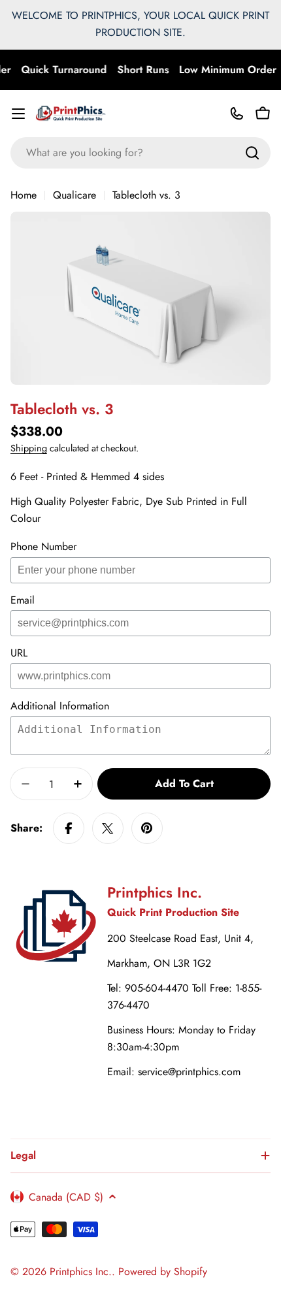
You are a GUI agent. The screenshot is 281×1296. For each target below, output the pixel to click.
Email (22, 600)
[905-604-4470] (236, 114)
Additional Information (59, 706)
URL (18, 653)
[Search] (252, 153)
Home (23, 194)
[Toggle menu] (18, 114)
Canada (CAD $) (66, 1197)
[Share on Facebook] (68, 828)
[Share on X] (108, 828)
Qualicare (74, 194)
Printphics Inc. (81, 1271)
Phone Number (43, 546)
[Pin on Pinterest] (147, 828)
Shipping (28, 448)
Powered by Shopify (162, 1271)
